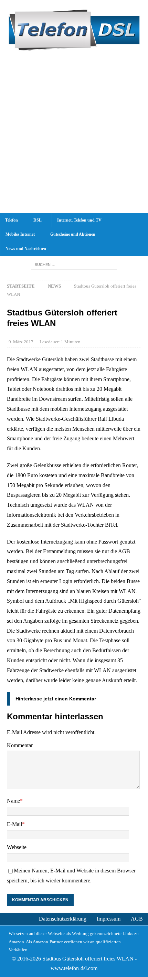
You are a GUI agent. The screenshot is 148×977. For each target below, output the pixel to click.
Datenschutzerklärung (62, 919)
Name (13, 801)
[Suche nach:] (74, 264)
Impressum (108, 919)
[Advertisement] (74, 136)
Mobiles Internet (20, 234)
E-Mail (14, 824)
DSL (37, 220)
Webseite (17, 847)
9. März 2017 (21, 341)
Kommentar (20, 745)
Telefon (11, 220)
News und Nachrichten (26, 248)
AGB (137, 919)
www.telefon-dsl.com (74, 968)
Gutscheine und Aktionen (72, 234)
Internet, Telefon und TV (79, 220)
